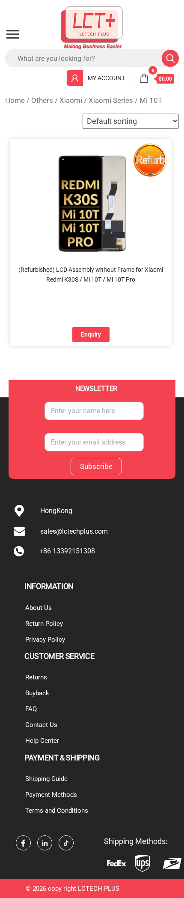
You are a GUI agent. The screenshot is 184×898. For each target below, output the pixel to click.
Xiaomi (70, 100)
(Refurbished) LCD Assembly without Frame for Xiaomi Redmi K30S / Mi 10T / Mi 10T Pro (90, 274)
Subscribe (96, 466)
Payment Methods (51, 795)
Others (42, 100)
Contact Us (41, 725)
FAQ (31, 709)
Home (15, 100)
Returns (36, 677)
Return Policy (44, 624)
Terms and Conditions (56, 810)
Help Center (42, 741)
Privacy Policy (45, 639)
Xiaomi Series (111, 100)
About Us (38, 608)
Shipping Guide (46, 779)
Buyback (37, 693)
